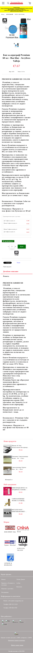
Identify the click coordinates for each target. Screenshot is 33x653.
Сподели (8, 262)
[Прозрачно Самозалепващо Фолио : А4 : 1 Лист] (7, 460)
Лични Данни (20, 579)
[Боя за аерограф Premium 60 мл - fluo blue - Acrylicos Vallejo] (16, 40)
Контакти (19, 587)
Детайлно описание (10, 271)
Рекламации (5, 592)
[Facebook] (3, 611)
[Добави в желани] (28, 240)
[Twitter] (7, 611)
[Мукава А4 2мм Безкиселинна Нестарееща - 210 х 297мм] (7, 449)
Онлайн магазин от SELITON (16, 651)
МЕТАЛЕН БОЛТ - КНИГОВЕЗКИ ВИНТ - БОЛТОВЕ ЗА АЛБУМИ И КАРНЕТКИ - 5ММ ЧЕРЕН (20, 511)
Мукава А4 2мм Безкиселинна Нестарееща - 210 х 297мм (20, 446)
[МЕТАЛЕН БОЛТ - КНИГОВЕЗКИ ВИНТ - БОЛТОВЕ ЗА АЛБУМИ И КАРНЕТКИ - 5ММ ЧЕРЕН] (7, 513)
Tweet (18, 262)
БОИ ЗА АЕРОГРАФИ (19, 14)
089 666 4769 (13, 608)
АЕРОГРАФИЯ (9, 14)
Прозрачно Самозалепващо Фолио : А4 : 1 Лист (20, 457)
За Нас (18, 583)
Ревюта (6, 276)
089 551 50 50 (13, 604)
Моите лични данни (17, 645)
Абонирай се (8, 479)
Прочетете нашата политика (16, 640)
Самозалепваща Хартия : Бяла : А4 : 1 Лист (19, 468)
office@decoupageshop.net (15, 600)
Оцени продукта (7, 266)
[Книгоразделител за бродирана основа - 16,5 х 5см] (7, 491)
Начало (2, 14)
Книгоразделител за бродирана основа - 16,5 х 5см (19, 489)
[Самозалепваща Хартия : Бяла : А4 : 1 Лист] (7, 471)
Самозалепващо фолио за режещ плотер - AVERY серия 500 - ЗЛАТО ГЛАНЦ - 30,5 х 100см (20, 500)
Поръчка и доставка (7, 588)
